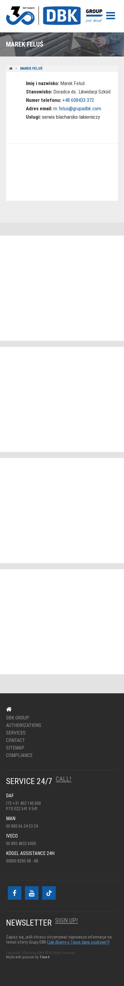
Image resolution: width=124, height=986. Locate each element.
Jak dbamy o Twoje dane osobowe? (78, 942)
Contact (15, 740)
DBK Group (17, 718)
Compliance (19, 755)
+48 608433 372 (78, 100)
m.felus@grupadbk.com (77, 108)
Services (16, 733)
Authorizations (23, 725)
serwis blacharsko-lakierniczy (71, 117)
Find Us (58, 173)
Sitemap (15, 748)
